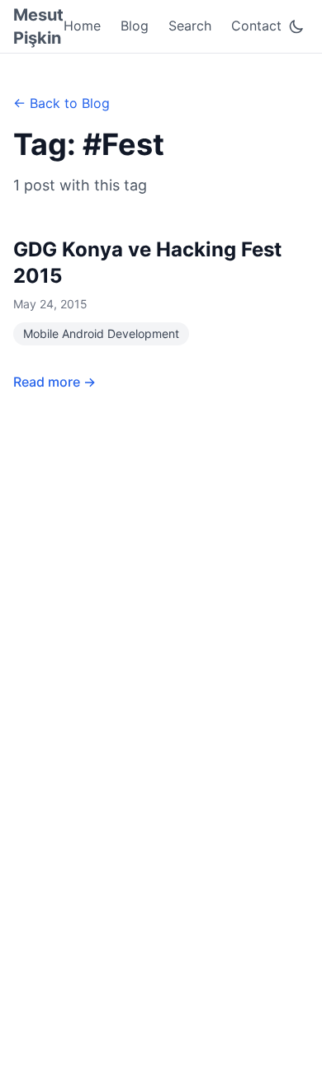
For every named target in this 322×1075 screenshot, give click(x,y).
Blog (135, 25)
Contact (256, 25)
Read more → (54, 381)
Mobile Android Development (101, 333)
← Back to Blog (61, 103)
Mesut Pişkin (38, 26)
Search (189, 25)
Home (82, 25)
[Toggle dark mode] (296, 26)
